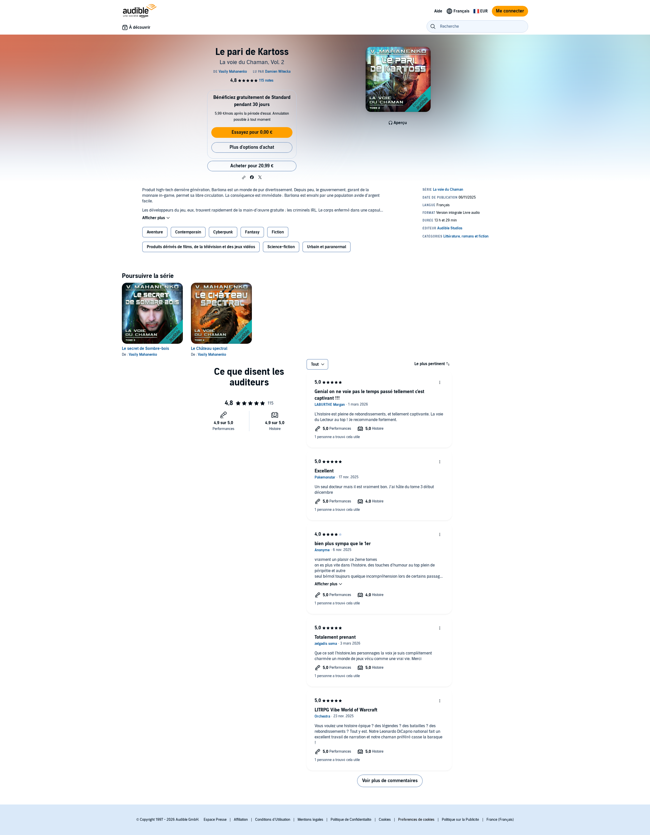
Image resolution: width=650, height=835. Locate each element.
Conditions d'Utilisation (272, 819)
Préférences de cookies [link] (416, 819)
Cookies (385, 819)
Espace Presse (215, 819)
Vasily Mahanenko (143, 354)
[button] (244, 177)
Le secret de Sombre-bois (145, 348)
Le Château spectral (209, 348)
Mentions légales (310, 819)
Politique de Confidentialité (351, 819)
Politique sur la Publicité (460, 819)
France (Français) (500, 819)
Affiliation (241, 819)
